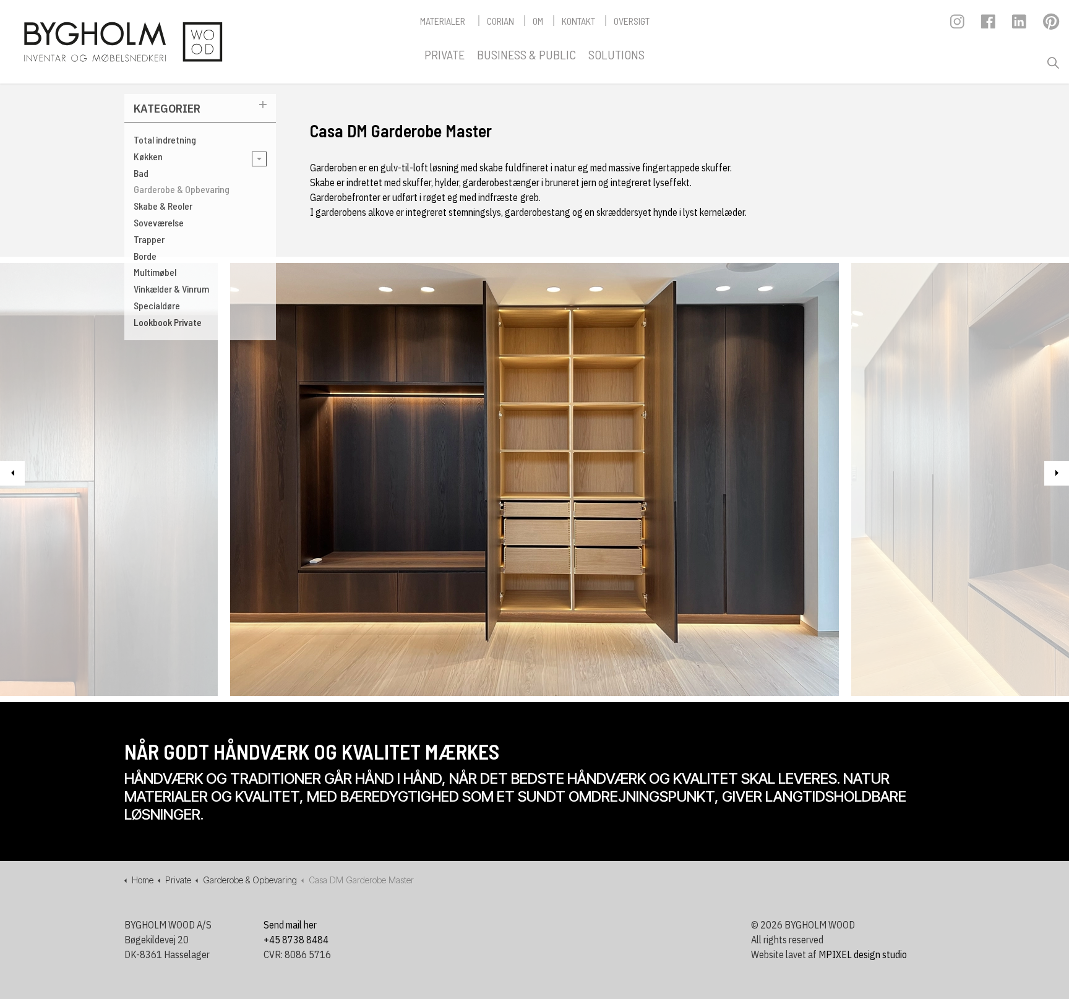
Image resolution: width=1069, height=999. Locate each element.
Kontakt (578, 21)
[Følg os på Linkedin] (1020, 24)
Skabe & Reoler (163, 206)
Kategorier (167, 108)
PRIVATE (444, 54)
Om (538, 21)
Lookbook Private (168, 322)
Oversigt (632, 21)
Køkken (148, 156)
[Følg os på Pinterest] (1050, 24)
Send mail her (290, 925)
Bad (141, 173)
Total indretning (165, 139)
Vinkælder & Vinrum (171, 288)
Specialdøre (157, 305)
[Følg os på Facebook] (989, 24)
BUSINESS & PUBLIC (526, 54)
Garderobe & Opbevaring (182, 189)
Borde (145, 256)
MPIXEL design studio (862, 954)
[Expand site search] (1053, 63)
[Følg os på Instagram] (958, 24)
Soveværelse (159, 222)
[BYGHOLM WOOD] (122, 41)
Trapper (149, 239)
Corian (500, 21)
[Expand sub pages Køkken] (259, 159)
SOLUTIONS (616, 54)
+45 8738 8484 (296, 939)
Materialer (442, 21)
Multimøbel (155, 272)
